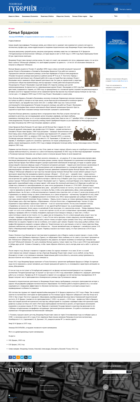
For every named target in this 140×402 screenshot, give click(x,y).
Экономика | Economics (30, 16)
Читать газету (125, 9)
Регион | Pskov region (79, 16)
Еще (91, 16)
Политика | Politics (47, 16)
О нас (41, 371)
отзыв (123, 87)
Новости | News (14, 16)
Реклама (42, 376)
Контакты (42, 380)
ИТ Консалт (123, 396)
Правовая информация (47, 385)
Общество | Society (63, 16)
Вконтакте (124, 81)
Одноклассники (75, 380)
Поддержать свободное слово (49, 390)
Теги (115, 16)
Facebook (115, 81)
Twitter (73, 385)
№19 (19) (27, 22)
